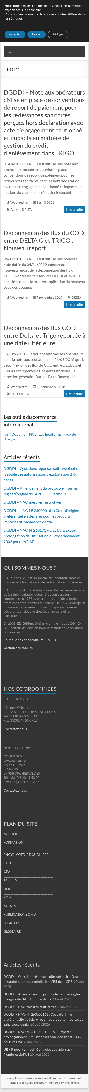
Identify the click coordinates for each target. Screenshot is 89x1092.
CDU (14, 394)
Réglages (57, 34)
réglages (16, 18)
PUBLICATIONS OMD (20, 914)
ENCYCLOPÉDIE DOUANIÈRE (26, 854)
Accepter (15, 34)
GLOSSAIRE (12, 931)
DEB (7, 889)
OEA (7, 872)
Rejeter (36, 34)
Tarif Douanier (15, 434)
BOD (7, 897)
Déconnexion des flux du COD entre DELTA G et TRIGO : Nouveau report (44, 240)
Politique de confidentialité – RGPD (30, 640)
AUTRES (10, 906)
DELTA (27, 210)
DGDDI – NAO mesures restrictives (33, 502)
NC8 (33, 434)
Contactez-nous (15, 729)
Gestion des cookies (18, 648)
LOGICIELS (11, 923)
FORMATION (13, 842)
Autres (15, 210)
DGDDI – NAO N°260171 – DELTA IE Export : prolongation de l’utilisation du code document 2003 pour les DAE (42, 536)
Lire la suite (74, 210)
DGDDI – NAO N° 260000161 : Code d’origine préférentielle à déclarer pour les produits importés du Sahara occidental (41, 516)
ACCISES (10, 880)
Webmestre (19, 202)
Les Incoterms (50, 434)
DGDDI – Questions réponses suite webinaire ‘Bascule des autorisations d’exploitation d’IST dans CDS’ (41, 474)
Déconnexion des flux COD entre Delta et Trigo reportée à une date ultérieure (44, 335)
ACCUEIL (11, 834)
